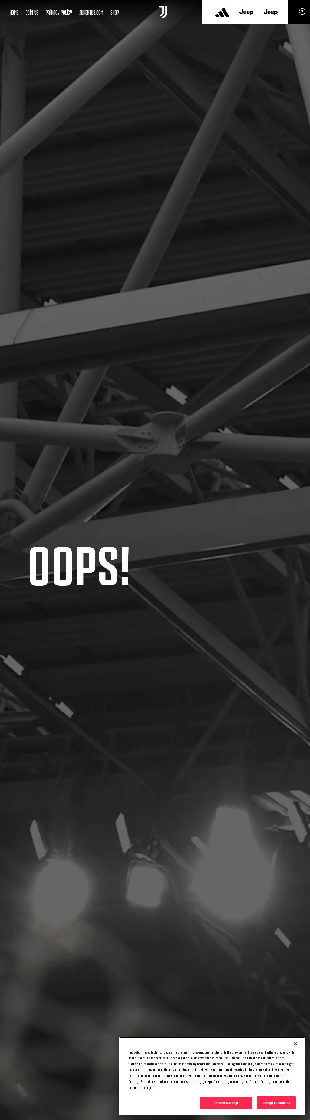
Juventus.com (91, 11)
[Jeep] (246, 12)
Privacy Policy (59, 11)
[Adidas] (222, 12)
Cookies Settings (226, 1102)
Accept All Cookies (276, 1102)
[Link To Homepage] (163, 12)
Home (14, 11)
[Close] (295, 1043)
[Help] (302, 13)
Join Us (32, 11)
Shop (114, 11)
